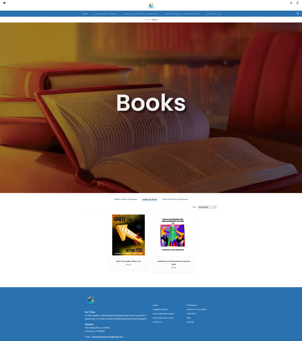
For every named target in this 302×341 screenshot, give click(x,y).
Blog (189, 318)
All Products (192, 305)
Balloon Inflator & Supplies (125, 199)
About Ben (191, 313)
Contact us (214, 14)
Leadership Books (106, 14)
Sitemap (190, 322)
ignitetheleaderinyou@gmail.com (107, 336)
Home (85, 14)
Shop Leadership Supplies (141, 14)
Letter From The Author (197, 309)
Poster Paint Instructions (183, 14)
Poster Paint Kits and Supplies (175, 199)
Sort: (195, 207)
